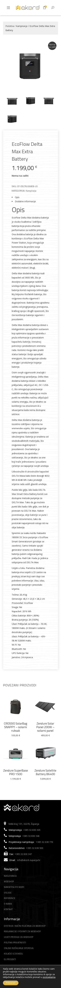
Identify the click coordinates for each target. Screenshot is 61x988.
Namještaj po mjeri (14, 887)
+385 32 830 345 (31, 829)
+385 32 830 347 (23, 854)
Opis (17, 197)
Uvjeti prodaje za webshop (18, 937)
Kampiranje (22, 26)
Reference (9, 898)
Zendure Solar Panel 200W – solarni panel (45, 727)
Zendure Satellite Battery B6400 (45, 772)
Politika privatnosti (15, 942)
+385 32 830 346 (30, 835)
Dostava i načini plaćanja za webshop (25, 925)
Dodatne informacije (25, 201)
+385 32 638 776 (44, 842)
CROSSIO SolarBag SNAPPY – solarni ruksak (15, 727)
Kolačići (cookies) (13, 953)
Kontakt (8, 909)
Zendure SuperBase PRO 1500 (15, 772)
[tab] (30, 197)
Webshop (9, 881)
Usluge (7, 892)
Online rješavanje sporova (19, 948)
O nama (8, 903)
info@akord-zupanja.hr (28, 860)
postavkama (49, 977)
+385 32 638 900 (34, 848)
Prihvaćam (10, 983)
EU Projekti (10, 959)
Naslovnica (10, 875)
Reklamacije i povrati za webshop (22, 931)
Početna (9, 26)
